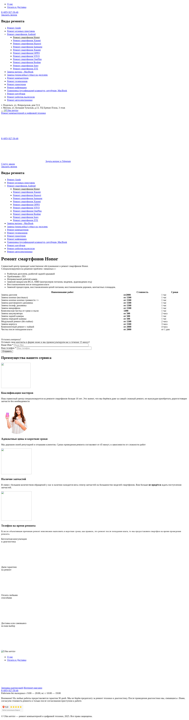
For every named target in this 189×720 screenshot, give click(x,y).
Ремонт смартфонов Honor (26, 37)
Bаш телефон (8, 348)
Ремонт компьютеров (17, 78)
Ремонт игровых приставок (21, 31)
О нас (10, 4)
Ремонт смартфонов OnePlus (27, 59)
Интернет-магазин (33, 688)
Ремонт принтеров (16, 84)
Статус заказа (8, 164)
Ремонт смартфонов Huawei (27, 43)
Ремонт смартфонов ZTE (25, 68)
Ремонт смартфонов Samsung (27, 47)
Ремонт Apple (14, 28)
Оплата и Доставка (16, 7)
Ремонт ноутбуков (16, 93)
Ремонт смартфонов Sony (26, 65)
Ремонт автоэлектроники (19, 100)
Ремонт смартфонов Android (21, 34)
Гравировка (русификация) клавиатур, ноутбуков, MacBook (37, 90)
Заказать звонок (9, 15)
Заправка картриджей (12, 688)
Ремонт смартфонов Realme (27, 62)
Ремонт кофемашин (17, 87)
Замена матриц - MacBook (20, 72)
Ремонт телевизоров (17, 81)
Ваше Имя (7, 345)
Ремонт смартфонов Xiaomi (27, 40)
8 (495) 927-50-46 (9, 12)
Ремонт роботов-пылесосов (21, 97)
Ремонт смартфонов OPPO (26, 53)
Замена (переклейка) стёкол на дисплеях (27, 75)
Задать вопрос (58, 161)
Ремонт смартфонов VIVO (26, 56)
